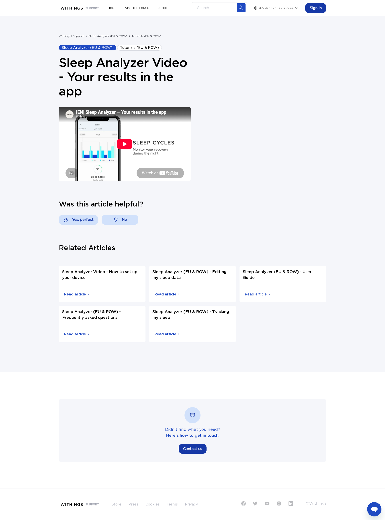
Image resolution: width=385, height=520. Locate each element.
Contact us (192, 449)
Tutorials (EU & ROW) (146, 36)
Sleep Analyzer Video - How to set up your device (99, 275)
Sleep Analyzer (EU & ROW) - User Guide (277, 275)
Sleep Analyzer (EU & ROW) (107, 36)
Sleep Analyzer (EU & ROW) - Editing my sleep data (189, 275)
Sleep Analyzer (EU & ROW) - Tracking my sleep (190, 315)
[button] (315, 8)
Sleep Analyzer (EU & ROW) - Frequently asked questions (91, 315)
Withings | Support (71, 36)
